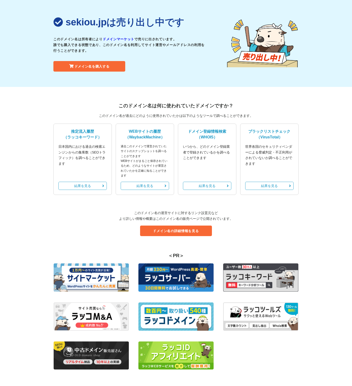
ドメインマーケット (118, 39)
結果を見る (82, 186)
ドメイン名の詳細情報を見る (176, 231)
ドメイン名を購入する (92, 66)
